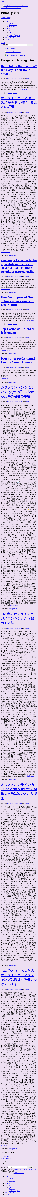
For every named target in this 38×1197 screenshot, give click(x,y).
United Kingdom (14, 36)
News (11, 23)
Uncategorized (12, 93)
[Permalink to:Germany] (13, 52)
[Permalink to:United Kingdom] (15, 55)
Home (7, 21)
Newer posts (6, 1158)
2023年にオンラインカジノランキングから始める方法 (17, 618)
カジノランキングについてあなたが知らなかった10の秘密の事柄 (17, 392)
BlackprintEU (9, 37)
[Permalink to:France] (12, 48)
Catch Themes (19, 1173)
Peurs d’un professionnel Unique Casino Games (18, 360)
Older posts (5, 1156)
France (11, 32)
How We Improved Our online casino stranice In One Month (17, 301)
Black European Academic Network (24, 1169)
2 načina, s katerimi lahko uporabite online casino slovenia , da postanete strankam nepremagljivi (19, 265)
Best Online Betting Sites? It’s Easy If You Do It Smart (19, 69)
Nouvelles (12, 27)
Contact (7, 39)
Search (3, 43)
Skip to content (5, 18)
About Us (8, 28)
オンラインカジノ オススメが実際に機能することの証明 (19, 102)
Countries (8, 30)
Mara (28, 78)
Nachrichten (13, 25)
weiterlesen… (26, 89)
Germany (12, 34)
